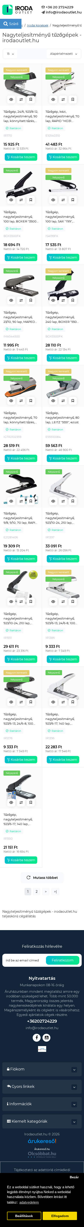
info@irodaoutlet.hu (63, 12)
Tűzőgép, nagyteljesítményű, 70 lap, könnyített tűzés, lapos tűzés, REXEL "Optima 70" (20, 417)
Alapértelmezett (62, 53)
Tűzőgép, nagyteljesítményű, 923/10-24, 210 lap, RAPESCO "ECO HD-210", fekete (19, 618)
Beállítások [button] (24, 1216)
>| (55, 892)
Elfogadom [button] (60, 1216)
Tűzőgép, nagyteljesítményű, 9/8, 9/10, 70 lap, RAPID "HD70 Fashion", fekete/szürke (21, 518)
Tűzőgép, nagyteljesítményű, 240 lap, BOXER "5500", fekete (63, 317)
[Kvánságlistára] (31, 99)
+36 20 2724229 (59, 7)
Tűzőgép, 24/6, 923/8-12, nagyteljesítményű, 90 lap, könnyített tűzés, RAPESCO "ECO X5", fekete (21, 116)
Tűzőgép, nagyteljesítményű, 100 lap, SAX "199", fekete (60, 217)
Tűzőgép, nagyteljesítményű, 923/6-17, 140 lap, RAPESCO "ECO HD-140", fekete (19, 819)
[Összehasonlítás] (21, 99)
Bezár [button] (74, 1177)
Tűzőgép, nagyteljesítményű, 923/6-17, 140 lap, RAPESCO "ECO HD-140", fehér (61, 719)
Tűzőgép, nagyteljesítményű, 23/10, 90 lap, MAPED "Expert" (19, 317)
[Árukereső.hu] (42, 1143)
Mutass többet (45, 878)
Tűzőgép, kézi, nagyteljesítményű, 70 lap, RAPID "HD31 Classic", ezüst (62, 116)
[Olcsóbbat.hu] (42, 1154)
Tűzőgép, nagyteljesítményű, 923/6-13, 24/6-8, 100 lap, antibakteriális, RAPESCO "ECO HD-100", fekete (19, 719)
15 (8, 53)
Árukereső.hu (42, 1149)
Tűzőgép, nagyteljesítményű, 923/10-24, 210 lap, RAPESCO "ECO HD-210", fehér (61, 518)
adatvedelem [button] (29, 1202)
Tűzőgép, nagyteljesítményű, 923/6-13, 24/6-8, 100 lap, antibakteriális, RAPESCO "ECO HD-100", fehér (61, 618)
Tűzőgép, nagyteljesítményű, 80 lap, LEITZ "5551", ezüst (62, 417)
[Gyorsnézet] (11, 99)
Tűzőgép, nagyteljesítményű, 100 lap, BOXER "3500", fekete (21, 217)
